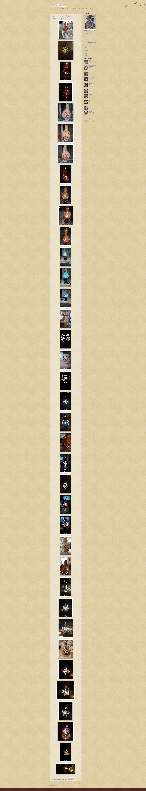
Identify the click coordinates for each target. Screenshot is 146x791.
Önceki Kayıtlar (78, 783)
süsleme (71, 779)
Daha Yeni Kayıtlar (54, 783)
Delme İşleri (62, 779)
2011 (86, 55)
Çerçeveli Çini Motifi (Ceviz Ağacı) (92, 72)
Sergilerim (85, 34)
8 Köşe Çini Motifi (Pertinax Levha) (91, 112)
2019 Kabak (58, 779)
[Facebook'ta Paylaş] (72, 778)
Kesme (66, 779)
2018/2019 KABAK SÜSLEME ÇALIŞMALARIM (62, 17)
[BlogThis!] (70, 778)
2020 (86, 39)
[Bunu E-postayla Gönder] (69, 778)
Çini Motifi (90, 94)
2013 (86, 52)
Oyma (69, 779)
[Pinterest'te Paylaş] (73, 778)
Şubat (87, 41)
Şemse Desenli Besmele (91, 67)
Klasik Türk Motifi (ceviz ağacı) (91, 89)
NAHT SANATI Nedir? (87, 33)
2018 (55, 779)
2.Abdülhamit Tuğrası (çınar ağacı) (92, 78)
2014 (86, 50)
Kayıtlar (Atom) (54, 785)
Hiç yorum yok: (64, 777)
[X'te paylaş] (71, 778)
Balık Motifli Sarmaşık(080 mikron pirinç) (92, 61)
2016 (86, 47)
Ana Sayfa (66, 783)
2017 (86, 45)
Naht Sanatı (58, 5)
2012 (86, 53)
